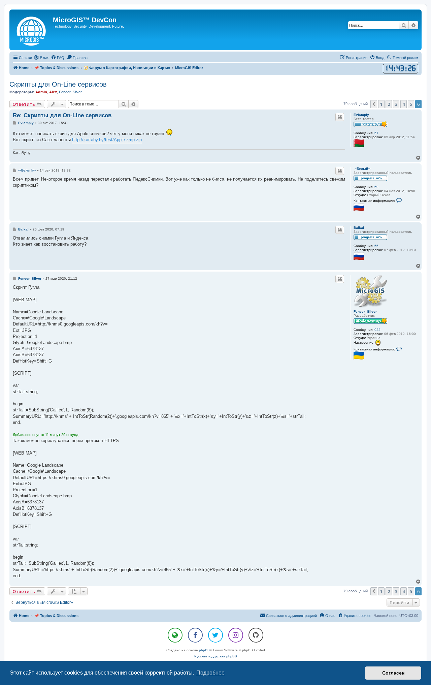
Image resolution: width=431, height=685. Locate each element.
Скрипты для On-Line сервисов (58, 84)
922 (377, 330)
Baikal (359, 227)
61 (376, 133)
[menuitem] (57, 58)
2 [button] (389, 104)
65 (376, 246)
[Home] (32, 30)
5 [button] (411, 104)
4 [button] (403, 104)
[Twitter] (215, 635)
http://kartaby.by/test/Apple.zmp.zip (107, 139)
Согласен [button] (393, 673)
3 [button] (396, 104)
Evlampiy (361, 115)
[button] (373, 104)
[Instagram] (235, 635)
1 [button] (381, 104)
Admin (41, 92)
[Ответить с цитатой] (339, 117)
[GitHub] (255, 635)
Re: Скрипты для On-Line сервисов (62, 115)
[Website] (175, 635)
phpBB (204, 650)
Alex (53, 92)
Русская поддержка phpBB (215, 656)
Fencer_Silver (70, 92)
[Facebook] (195, 635)
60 (376, 187)
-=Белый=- (362, 168)
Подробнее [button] (210, 673)
